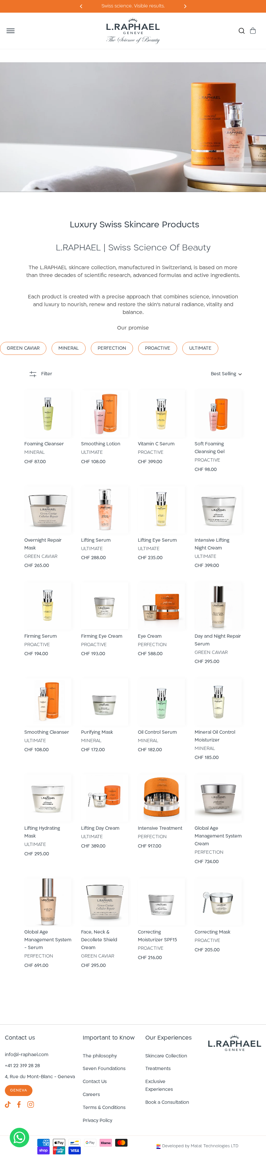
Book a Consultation (167, 1103)
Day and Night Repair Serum (218, 640)
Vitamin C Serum (156, 444)
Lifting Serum (96, 540)
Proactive (157, 348)
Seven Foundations (104, 1069)
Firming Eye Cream (101, 636)
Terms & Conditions (104, 1108)
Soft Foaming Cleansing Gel (209, 448)
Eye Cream (150, 636)
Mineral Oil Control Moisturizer (215, 736)
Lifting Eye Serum (157, 540)
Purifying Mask (97, 732)
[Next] (81, 6)
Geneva (18, 1090)
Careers (91, 1095)
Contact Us (95, 1082)
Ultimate (200, 348)
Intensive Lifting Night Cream (212, 544)
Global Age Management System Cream (218, 836)
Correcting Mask (212, 932)
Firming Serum (40, 636)
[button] (10, 30)
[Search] (242, 31)
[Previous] (185, 6)
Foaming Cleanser (44, 444)
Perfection (112, 348)
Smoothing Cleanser (46, 732)
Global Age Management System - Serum (47, 940)
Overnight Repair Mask (43, 544)
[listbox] (190, 374)
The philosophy (100, 1056)
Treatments (158, 1069)
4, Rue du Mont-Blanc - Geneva (40, 1077)
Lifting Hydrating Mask (42, 832)
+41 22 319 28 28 (22, 1066)
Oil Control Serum (157, 732)
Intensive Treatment (160, 828)
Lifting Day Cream (100, 828)
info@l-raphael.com (26, 1055)
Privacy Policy (97, 1121)
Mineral (68, 348)
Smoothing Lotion (100, 444)
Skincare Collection (166, 1056)
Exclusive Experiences (159, 1086)
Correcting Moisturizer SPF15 (157, 936)
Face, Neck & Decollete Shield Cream (99, 940)
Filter (46, 374)
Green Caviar (23, 348)
